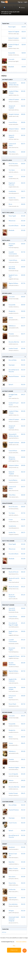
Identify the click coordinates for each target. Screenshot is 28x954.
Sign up (20, 2)
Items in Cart (14, 950)
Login (25, 2)
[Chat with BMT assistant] (25, 951)
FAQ (14, 945)
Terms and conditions (21, 941)
